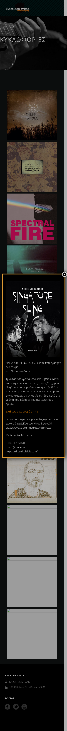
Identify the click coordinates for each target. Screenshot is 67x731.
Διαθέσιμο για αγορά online (22, 411)
